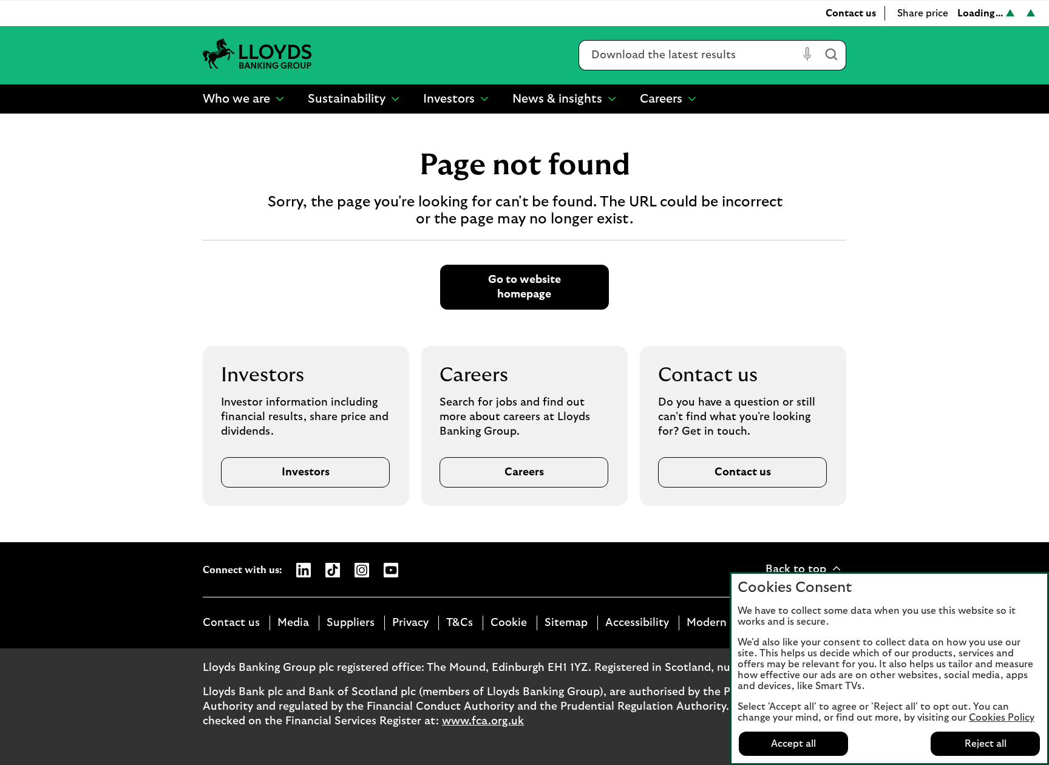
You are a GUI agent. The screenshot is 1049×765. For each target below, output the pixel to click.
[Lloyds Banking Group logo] (257, 55)
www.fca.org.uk (483, 721)
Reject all (986, 744)
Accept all (793, 744)
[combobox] (689, 55)
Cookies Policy (1001, 717)
